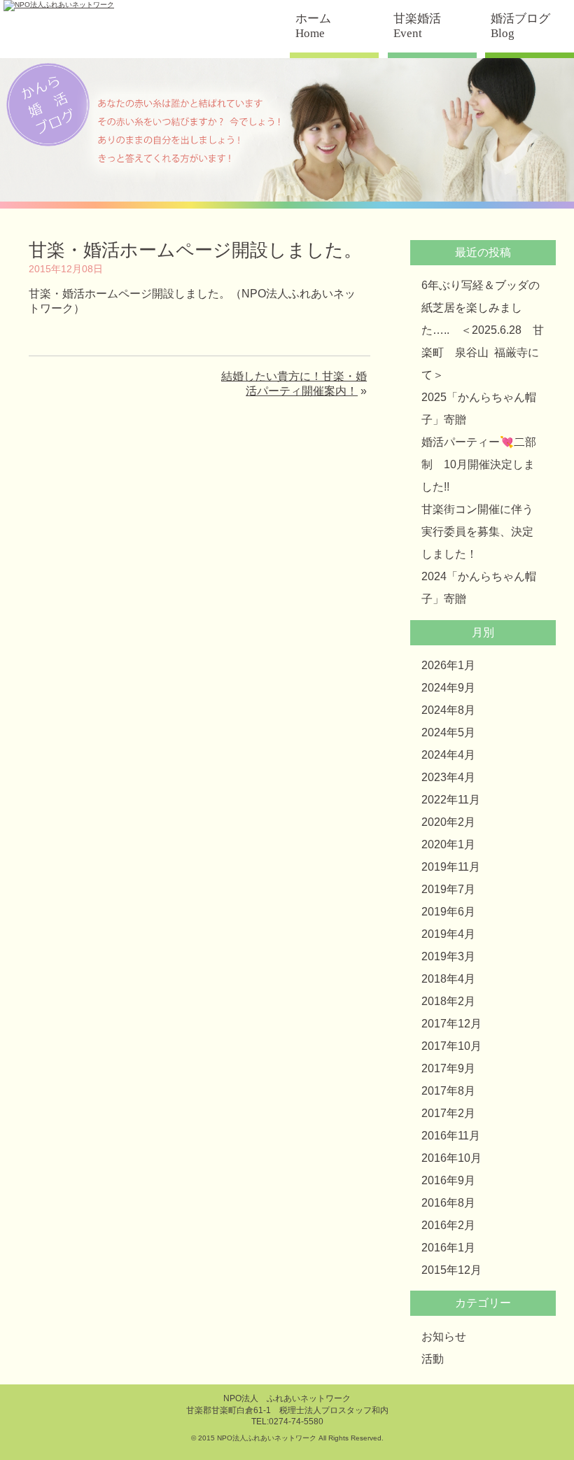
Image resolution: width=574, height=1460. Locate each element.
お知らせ (443, 1336)
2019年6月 (448, 912)
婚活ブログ (520, 26)
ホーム (313, 26)
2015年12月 (451, 1270)
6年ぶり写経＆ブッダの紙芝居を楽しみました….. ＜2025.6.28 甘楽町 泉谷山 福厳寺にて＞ (482, 330)
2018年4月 (448, 979)
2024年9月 (448, 688)
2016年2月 (448, 1225)
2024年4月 (448, 755)
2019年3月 (448, 956)
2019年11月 (450, 867)
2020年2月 (448, 822)
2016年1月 (448, 1248)
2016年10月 (451, 1158)
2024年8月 (448, 710)
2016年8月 (448, 1203)
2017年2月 (448, 1113)
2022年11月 (450, 800)
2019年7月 (448, 889)
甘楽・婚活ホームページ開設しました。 (195, 249)
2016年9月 (448, 1180)
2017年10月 (451, 1046)
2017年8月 (448, 1091)
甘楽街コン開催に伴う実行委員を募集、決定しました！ (477, 531)
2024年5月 (448, 732)
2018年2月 (448, 1001)
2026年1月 (448, 665)
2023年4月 (448, 777)
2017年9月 (448, 1068)
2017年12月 (451, 1024)
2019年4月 (448, 934)
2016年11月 (450, 1136)
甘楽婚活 (417, 26)
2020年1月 (448, 844)
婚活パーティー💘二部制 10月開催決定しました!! (478, 464)
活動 (432, 1359)
